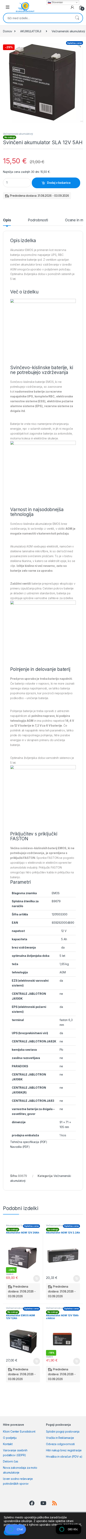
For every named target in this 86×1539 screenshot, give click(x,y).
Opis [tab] (7, 220)
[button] (79, 45)
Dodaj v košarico (59, 182)
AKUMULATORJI (30, 31)
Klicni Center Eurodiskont (19, 1431)
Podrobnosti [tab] (38, 220)
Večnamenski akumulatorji (18, 133)
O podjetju (10, 1437)
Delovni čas (10, 1461)
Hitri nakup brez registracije (64, 1450)
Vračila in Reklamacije (60, 1437)
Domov (7, 31)
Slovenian (57, 2)
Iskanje (77, 18)
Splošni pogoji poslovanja (62, 1431)
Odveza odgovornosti (60, 1444)
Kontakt (8, 1444)
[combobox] (37, 18)
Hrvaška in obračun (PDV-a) (64, 1456)
